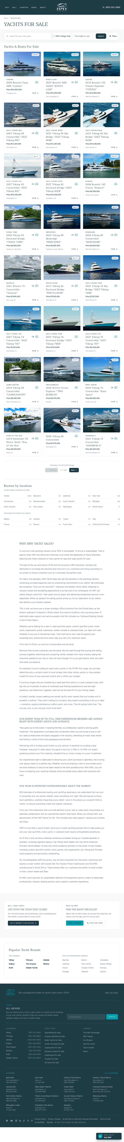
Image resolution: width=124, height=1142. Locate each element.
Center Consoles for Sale (54, 1044)
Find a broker (74, 923)
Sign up (112, 1017)
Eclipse (12, 964)
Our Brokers (88, 1040)
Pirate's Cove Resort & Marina (46, 1096)
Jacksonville (11, 1087)
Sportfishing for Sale (53, 1033)
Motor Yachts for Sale (53, 1040)
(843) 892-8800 (34, 1040)
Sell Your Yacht (89, 1044)
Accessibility (40, 1122)
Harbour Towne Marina (102, 1078)
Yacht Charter (88, 1048)
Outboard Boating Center (103, 1087)
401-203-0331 (69, 1110)
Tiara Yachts (86, 964)
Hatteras (65, 964)
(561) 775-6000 (69, 1101)
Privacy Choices (54, 1119)
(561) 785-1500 (35, 1051)
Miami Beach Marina (43, 1087)
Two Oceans (31, 964)
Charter (24, 7)
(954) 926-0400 (98, 1082)
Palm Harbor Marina (14, 1096)
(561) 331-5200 (34, 1032)
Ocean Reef (68, 1087)
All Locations (111, 1073)
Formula (103, 968)
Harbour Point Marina (72, 1078)
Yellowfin (84, 972)
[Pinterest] (32, 1121)
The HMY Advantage (91, 1033)
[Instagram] (16, 1121)
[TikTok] (24, 1121)
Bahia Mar (10, 1078)
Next (73, 470)
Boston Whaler (106, 964)
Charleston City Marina (44, 1105)
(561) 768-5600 (34, 1036)
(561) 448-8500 (34, 1043)
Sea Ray (65, 960)
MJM (11, 968)
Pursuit (65, 968)
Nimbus (46, 964)
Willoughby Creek (13, 1105)
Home (6, 18)
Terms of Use (105, 1119)
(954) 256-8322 (11, 1082)
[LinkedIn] (20, 1121)
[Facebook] (7, 1121)
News (34, 7)
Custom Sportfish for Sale (55, 1036)
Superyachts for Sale (53, 1048)
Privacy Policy (40, 1119)
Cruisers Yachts (87, 968)
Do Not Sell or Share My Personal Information (80, 1119)
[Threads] (28, 1121)
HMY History (88, 1036)
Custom (103, 972)
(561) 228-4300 (34, 1047)
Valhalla (46, 960)
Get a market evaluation (22, 923)
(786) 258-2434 (69, 1091)
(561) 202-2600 (112, 7)
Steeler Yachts (32, 968)
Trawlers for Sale (51, 1059)
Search (101, 36)
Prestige (65, 972)
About (43, 7)
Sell (14, 7)
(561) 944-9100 (34, 1054)
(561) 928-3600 (34, 1058)
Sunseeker (104, 960)
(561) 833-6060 (11, 1101)
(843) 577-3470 (40, 1110)
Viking (11, 960)
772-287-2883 (11, 1110)
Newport (67, 1105)
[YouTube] (11, 1121)
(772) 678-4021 (40, 1101)
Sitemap (49, 1122)
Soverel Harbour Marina (73, 1096)
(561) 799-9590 (69, 1082)
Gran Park (39, 1078)
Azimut (84, 960)
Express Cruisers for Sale (54, 1051)
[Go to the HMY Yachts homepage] (62, 7)
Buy (7, 7)
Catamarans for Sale (53, 1055)
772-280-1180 (39, 1082)
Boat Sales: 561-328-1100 (101, 1091)
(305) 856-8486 (40, 1091)
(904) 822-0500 (11, 1091)
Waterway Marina (100, 1096)
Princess (29, 960)
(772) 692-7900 (98, 1101)
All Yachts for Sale (52, 1063)
